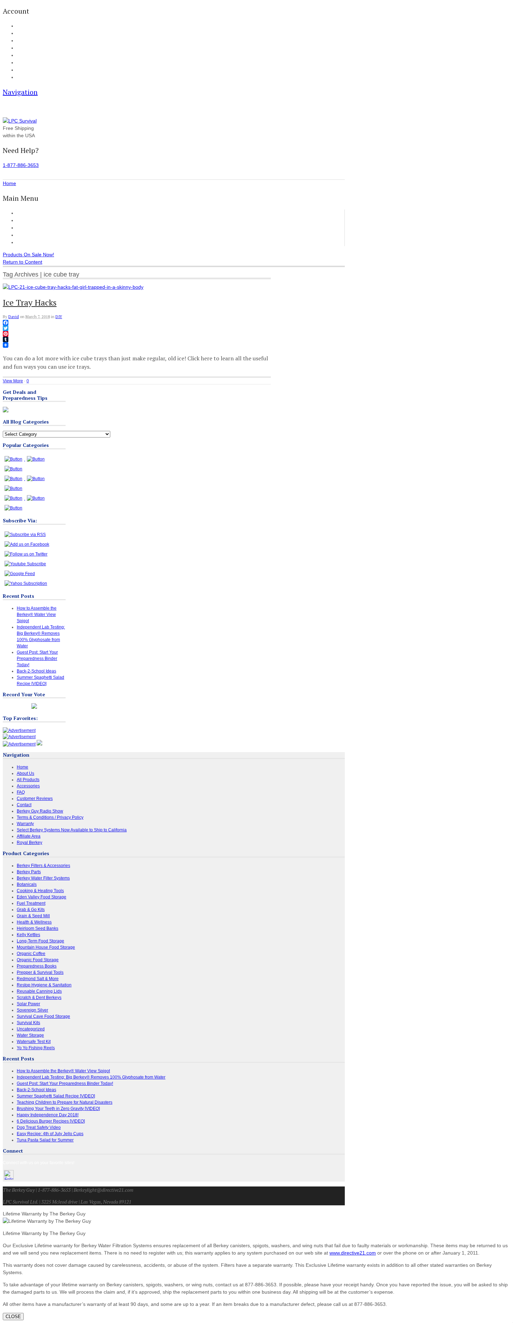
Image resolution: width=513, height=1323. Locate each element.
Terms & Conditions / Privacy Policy (50, 817)
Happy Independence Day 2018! (48, 1114)
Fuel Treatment (31, 903)
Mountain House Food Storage (46, 947)
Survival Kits (28, 1022)
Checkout (25, 41)
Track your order (31, 48)
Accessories (30, 227)
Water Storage (30, 1035)
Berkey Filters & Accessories (43, 865)
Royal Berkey (29, 842)
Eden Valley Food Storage (41, 897)
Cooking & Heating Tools (40, 890)
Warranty (25, 823)
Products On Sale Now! (28, 254)
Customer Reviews (37, 235)
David (13, 316)
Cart (20, 33)
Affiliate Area (28, 836)
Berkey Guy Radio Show (40, 811)
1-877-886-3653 (21, 165)
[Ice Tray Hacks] (73, 287)
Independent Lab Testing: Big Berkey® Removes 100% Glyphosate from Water (91, 1077)
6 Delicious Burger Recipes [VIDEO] (51, 1121)
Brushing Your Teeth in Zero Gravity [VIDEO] (58, 1108)
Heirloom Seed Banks (37, 928)
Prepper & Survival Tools (40, 972)
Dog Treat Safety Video (39, 1127)
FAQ (20, 63)
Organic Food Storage (38, 959)
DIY (58, 316)
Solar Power (28, 1003)
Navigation (20, 92)
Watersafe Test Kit (34, 1041)
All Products (30, 220)
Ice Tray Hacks (30, 302)
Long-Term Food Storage (40, 941)
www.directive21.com (352, 1253)
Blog (20, 55)
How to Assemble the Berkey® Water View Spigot (37, 614)
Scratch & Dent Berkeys (39, 997)
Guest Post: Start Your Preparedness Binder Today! (37, 658)
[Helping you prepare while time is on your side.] (20, 121)
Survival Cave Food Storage (43, 1016)
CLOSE (13, 1316)
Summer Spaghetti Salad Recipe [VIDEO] (56, 1096)
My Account (27, 26)
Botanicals (27, 884)
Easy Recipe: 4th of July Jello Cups (50, 1133)
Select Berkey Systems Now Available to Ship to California (72, 830)
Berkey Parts (29, 871)
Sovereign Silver (32, 1010)
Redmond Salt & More (38, 978)
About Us (24, 70)
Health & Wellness (34, 922)
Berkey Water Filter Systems (43, 878)
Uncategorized (31, 1029)
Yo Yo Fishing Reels (36, 1047)
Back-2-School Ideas (36, 671)
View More (13, 380)
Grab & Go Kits (31, 909)
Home (23, 213)
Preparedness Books (37, 966)
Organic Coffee (31, 953)
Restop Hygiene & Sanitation (44, 985)
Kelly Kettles (28, 934)
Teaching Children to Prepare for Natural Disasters (64, 1102)
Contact (23, 77)
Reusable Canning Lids (39, 991)
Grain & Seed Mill (33, 915)
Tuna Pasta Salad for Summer (45, 1140)
